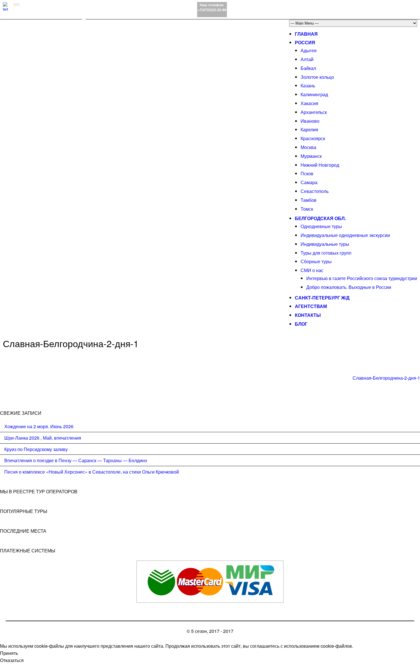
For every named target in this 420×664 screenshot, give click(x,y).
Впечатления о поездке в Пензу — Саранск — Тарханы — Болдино (75, 460)
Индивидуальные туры (325, 244)
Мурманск (311, 156)
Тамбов (309, 200)
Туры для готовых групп (326, 252)
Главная (306, 34)
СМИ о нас (312, 270)
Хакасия (309, 103)
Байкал (308, 68)
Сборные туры (316, 261)
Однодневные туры (321, 226)
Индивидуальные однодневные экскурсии (345, 235)
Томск (307, 209)
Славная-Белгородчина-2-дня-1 (386, 378)
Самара (309, 182)
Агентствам (311, 306)
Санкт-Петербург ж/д (322, 297)
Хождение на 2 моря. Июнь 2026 (38, 426)
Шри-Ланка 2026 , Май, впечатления (42, 437)
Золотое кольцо (317, 77)
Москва (308, 147)
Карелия (309, 129)
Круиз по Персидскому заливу (36, 449)
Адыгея (309, 50)
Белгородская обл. (320, 218)
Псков (307, 173)
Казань (308, 85)
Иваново (310, 121)
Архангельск (314, 112)
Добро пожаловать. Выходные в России (348, 287)
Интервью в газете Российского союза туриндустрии (361, 278)
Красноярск (313, 138)
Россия (305, 42)
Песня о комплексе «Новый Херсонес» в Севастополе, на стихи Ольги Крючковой (91, 471)
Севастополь (315, 191)
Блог (301, 324)
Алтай (307, 59)
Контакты (308, 315)
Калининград (314, 94)
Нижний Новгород (320, 165)
